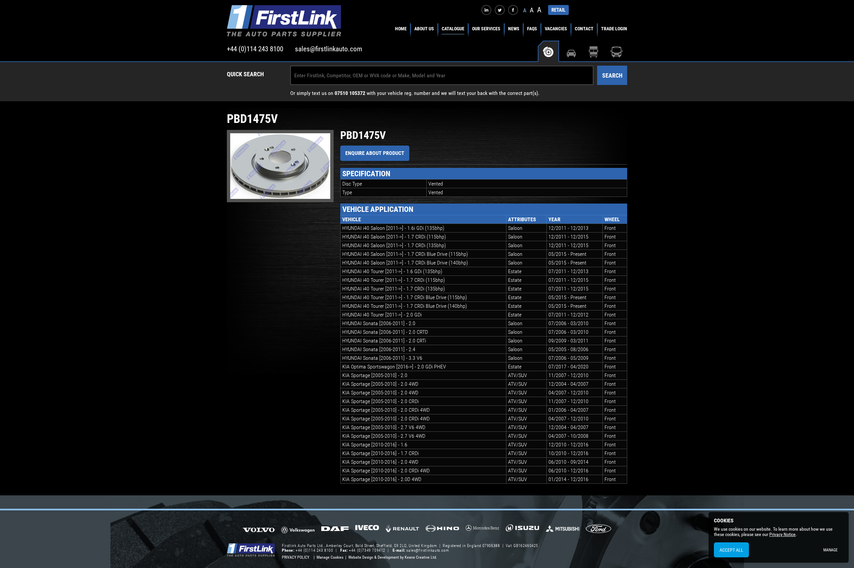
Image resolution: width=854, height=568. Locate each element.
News (513, 28)
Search (612, 75)
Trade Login (614, 28)
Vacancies (556, 28)
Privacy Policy (295, 557)
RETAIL (558, 10)
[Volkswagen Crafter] (298, 531)
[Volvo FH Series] (259, 529)
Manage (830, 550)
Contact (584, 28)
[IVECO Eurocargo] (367, 529)
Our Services (486, 28)
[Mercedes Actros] (482, 530)
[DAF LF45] (335, 529)
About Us (424, 28)
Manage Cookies (330, 557)
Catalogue (453, 28)
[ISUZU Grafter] (522, 530)
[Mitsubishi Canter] (562, 530)
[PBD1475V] (280, 166)
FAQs (532, 28)
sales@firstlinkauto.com (328, 49)
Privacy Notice (782, 534)
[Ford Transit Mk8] (598, 529)
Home (401, 28)
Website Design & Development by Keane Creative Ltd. (392, 557)
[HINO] (442, 530)
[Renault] (402, 531)
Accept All (731, 550)
